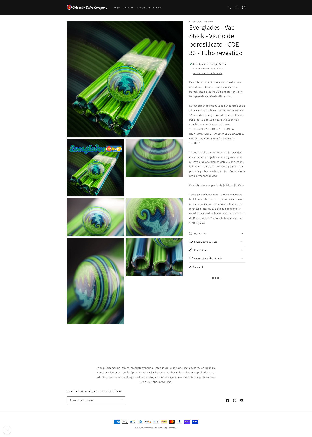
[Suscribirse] (121, 400)
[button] (229, 7)
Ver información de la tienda (207, 73)
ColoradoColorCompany (150, 428)
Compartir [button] (198, 266)
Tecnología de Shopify (168, 428)
